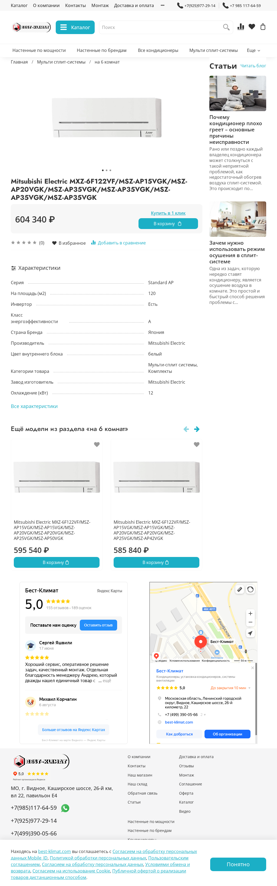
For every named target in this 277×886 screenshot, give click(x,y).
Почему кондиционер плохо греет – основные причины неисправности (235, 129)
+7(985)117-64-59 (34, 807)
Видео (184, 811)
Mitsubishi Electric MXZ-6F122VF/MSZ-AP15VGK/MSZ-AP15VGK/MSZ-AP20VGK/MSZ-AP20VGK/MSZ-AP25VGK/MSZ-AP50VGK (52, 530)
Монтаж (100, 5)
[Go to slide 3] (110, 170)
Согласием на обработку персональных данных (92, 864)
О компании (46, 5)
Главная (19, 62)
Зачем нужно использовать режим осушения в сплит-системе (237, 252)
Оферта (186, 793)
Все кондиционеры (158, 50)
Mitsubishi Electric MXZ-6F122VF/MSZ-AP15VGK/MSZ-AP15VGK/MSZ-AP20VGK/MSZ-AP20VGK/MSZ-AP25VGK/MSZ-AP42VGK (152, 530)
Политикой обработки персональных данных (98, 858)
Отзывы (186, 765)
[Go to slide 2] (106, 170)
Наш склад (137, 784)
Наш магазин (140, 775)
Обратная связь (142, 793)
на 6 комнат (107, 62)
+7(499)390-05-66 (34, 833)
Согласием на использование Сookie (71, 871)
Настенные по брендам (102, 50)
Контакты (75, 5)
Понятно (238, 864)
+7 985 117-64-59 (245, 5)
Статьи (134, 802)
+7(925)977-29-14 (199, 5)
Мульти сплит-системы (213, 50)
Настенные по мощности (39, 50)
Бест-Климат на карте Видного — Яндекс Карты (73, 740)
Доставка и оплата (134, 5)
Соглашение (190, 784)
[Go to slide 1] (103, 170)
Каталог (19, 5)
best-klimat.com (54, 851)
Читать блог (253, 66)
